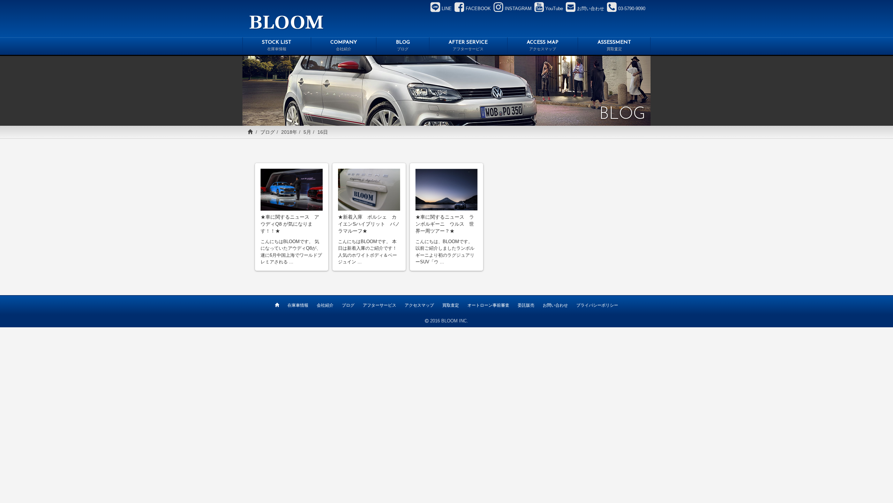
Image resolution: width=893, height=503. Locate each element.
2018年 (289, 132)
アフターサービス (379, 305)
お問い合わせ (555, 305)
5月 (307, 132)
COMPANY (343, 45)
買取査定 (450, 305)
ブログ (267, 132)
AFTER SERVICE (468, 45)
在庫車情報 (297, 305)
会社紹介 (325, 305)
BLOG (403, 45)
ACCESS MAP (542, 45)
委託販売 (526, 305)
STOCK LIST (276, 45)
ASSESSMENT (614, 45)
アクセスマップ (419, 305)
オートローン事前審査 (488, 305)
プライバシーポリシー (597, 305)
